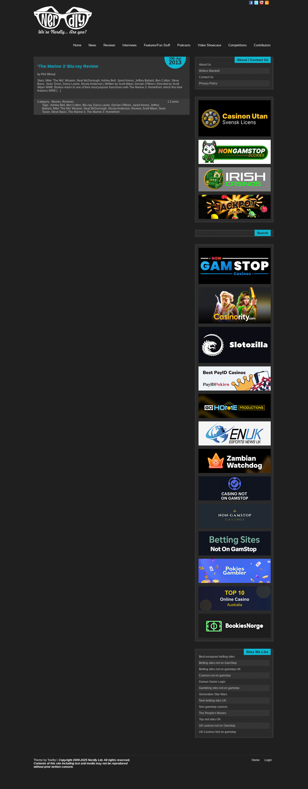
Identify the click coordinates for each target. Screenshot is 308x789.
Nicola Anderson (119, 108)
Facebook (251, 3)
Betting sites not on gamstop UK (220, 669)
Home (77, 45)
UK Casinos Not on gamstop (217, 732)
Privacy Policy (208, 83)
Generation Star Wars (213, 694)
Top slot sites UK (210, 719)
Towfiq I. (52, 760)
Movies (56, 101)
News (92, 45)
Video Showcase (209, 45)
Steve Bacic (59, 112)
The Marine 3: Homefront (103, 112)
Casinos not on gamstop (215, 675)
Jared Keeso (141, 105)
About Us (205, 64)
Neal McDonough (95, 108)
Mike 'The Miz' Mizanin (67, 108)
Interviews (129, 45)
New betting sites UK (212, 700)
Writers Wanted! (209, 71)
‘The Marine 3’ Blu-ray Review (67, 66)
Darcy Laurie (101, 105)
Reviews (109, 45)
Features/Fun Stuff (157, 45)
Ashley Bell (57, 105)
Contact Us (206, 77)
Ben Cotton (73, 105)
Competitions (237, 45)
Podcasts (184, 45)
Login (268, 760)
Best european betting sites (217, 656)
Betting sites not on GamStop (218, 663)
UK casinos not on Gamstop (217, 725)
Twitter (256, 3)
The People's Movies (212, 713)
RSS (267, 3)
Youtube (261, 3)
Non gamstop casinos (213, 706)
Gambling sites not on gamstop (219, 688)
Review (136, 108)
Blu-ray (87, 105)
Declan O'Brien (121, 105)
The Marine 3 (76, 112)
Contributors (262, 45)
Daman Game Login (212, 681)
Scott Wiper (149, 108)
